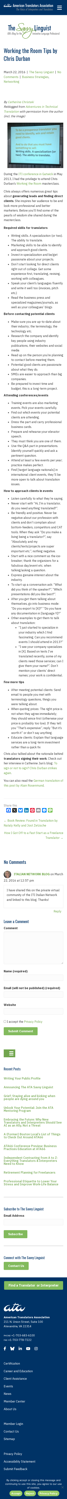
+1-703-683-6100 (23, 1335)
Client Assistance (15, 1378)
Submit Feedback (15, 1469)
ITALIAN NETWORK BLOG (32, 874)
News (7, 1394)
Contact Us (11, 1431)
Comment (11, 928)
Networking (11, 81)
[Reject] (62, 1487)
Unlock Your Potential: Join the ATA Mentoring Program (28, 1109)
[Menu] (9, 1053)
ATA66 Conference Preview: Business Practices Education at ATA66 (30, 1147)
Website (10, 1005)
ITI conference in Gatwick (35, 174)
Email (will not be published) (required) (32, 988)
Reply (57, 911)
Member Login (13, 1424)
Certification (12, 1363)
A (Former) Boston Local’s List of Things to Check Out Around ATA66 (32, 1135)
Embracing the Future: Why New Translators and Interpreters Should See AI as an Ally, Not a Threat (33, 1122)
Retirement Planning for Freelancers (29, 1172)
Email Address (14, 1215)
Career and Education (18, 1371)
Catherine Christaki (21, 102)
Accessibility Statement (19, 1461)
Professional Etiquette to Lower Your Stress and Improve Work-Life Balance (31, 1182)
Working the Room (29, 183)
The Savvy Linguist (41, 72)
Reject (30, 1493)
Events (8, 1386)
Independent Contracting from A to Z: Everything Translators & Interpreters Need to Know (31, 1161)
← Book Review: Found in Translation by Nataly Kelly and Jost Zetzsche (31, 823)
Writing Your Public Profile (22, 1078)
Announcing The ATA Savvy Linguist (28, 1087)
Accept (15, 1493)
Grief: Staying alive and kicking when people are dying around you (29, 1097)
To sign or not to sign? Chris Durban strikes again (30, 768)
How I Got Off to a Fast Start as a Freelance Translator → (33, 835)
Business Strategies (35, 77)
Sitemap (9, 1439)
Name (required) (16, 971)
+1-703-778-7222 (20, 1340)
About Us (10, 1409)
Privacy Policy (33, 1021)
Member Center (14, 1401)
